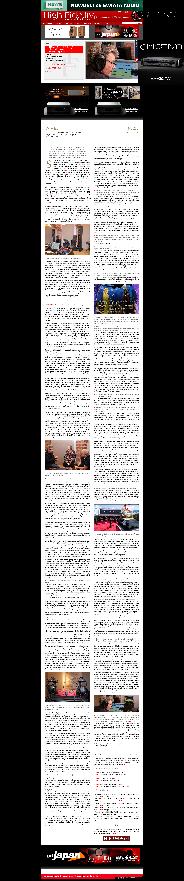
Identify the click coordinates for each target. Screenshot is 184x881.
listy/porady (68, 23)
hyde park (87, 23)
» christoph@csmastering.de (55, 64)
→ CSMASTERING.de (53, 68)
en (130, 12)
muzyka (58, 23)
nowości (78, 23)
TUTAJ (65, 170)
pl (122, 12)
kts (97, 876)
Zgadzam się (144, 16)
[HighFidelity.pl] (67, 254)
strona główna (47, 23)
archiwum (97, 23)
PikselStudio (121, 878)
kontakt (106, 23)
